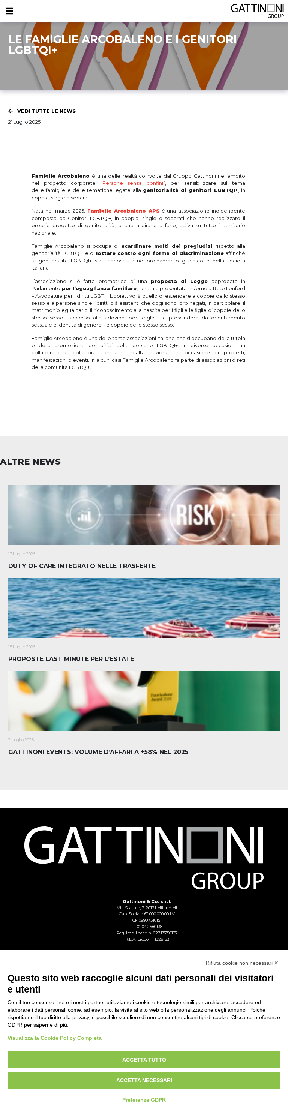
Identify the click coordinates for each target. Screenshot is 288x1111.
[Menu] (9, 11)
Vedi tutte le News (46, 111)
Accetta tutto (144, 1060)
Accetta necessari (144, 1080)
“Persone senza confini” (132, 183)
